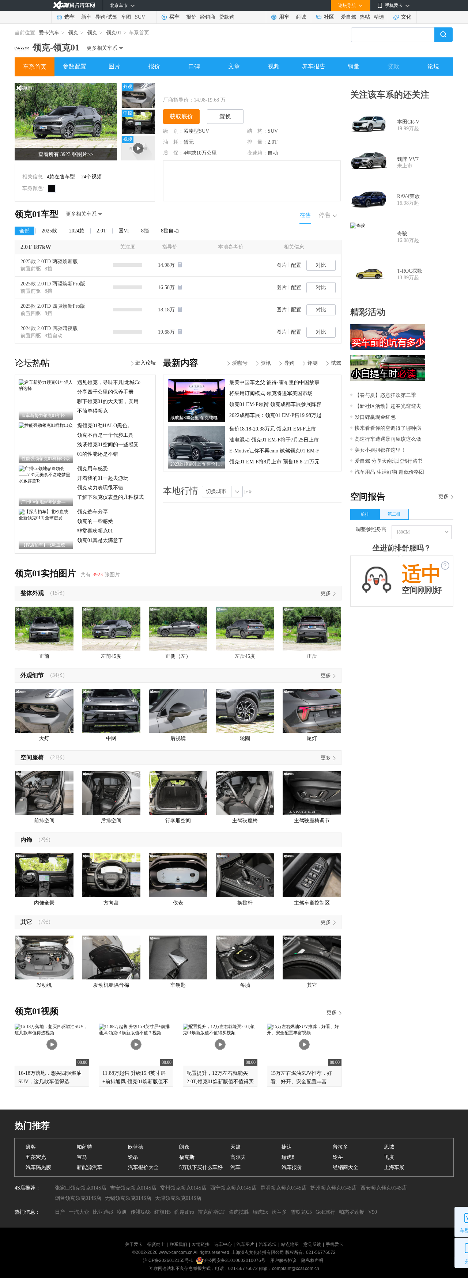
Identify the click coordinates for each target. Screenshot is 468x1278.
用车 (284, 17)
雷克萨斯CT (211, 1212)
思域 (389, 1147)
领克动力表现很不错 (100, 487)
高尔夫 (238, 1157)
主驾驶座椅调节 (312, 820)
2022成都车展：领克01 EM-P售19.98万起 (275, 415)
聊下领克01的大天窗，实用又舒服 (115, 401)
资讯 (266, 363)
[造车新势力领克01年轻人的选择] (46, 381)
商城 (301, 17)
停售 (325, 215)
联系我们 (178, 1244)
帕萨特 (84, 1147)
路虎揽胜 (239, 1212)
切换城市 (216, 491)
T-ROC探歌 (409, 271)
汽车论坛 (267, 1244)
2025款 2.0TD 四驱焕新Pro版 (52, 306)
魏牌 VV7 (408, 159)
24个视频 (91, 176)
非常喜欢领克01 (95, 531)
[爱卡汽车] (74, 5)
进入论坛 (145, 362)
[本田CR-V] (368, 125)
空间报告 (367, 496)
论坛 (433, 66)
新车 (86, 17)
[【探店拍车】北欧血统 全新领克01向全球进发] (46, 511)
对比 (321, 265)
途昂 (133, 1157)
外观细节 (32, 675)
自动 (273, 153)
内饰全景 (44, 903)
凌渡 (122, 1212)
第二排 (394, 514)
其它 (26, 922)
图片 (114, 66)
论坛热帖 (32, 363)
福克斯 (187, 1157)
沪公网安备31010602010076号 (235, 1260)
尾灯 (312, 738)
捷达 (287, 1147)
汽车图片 (245, 1244)
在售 (305, 215)
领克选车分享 (92, 512)
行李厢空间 (178, 820)
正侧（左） (178, 656)
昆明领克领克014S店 (283, 1188)
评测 (312, 363)
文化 (406, 17)
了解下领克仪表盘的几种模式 (110, 497)
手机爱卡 (334, 1244)
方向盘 (111, 903)
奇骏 (402, 233)
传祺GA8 (141, 1212)
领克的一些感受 (95, 521)
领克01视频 (36, 1011)
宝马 (82, 1157)
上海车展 (394, 1167)
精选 (379, 17)
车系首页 (34, 67)
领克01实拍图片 (45, 573)
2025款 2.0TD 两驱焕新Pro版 (52, 284)
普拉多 (340, 1147)
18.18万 (167, 309)
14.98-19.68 (206, 100)
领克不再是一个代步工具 (105, 435)
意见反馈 (312, 1244)
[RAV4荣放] (368, 200)
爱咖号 (240, 363)
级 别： (173, 131)
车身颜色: (33, 188)
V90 (372, 1212)
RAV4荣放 (408, 196)
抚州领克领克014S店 (333, 1188)
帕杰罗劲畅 (352, 1212)
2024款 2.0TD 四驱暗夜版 (49, 328)
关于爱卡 (134, 1244)
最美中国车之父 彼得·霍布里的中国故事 (274, 382)
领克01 (113, 32)
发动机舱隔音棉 (111, 985)
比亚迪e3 (103, 1212)
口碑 (194, 66)
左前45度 (111, 656)
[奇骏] (368, 237)
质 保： (173, 153)
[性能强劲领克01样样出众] (46, 425)
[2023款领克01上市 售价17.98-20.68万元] (196, 428)
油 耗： (173, 142)
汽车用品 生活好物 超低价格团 (389, 472)
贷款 (393, 66)
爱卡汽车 (49, 32)
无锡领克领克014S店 (128, 1198)
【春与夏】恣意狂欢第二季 (385, 395)
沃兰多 (279, 1212)
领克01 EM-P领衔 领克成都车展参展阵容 (275, 404)
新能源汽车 (89, 1167)
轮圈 (245, 738)
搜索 (443, 34)
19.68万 (167, 332)
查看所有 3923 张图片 (65, 154)
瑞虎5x (260, 1212)
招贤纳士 (156, 1244)
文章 (234, 66)
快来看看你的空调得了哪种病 (388, 428)
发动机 (44, 985)
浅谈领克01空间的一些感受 (108, 444)
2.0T (273, 142)
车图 (126, 17)
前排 (365, 514)
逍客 (31, 1147)
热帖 (365, 17)
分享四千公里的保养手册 (105, 392)
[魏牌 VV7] (368, 162)
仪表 (178, 903)
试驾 (112, 17)
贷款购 (226, 17)
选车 (69, 17)
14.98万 (167, 265)
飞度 (389, 1157)
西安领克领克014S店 (384, 1188)
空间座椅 (32, 757)
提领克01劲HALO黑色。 (104, 425)
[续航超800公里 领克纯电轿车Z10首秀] (196, 381)
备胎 (245, 985)
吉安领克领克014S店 (133, 1188)
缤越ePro (184, 1212)
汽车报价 (292, 1167)
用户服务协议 (284, 1260)
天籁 (235, 1147)
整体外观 (32, 593)
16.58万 (167, 287)
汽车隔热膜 (38, 1167)
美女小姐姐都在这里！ (380, 450)
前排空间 (44, 820)
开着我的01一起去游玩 (102, 478)
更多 (326, 593)
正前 (44, 656)
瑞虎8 (288, 1157)
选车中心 (223, 1244)
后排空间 (111, 820)
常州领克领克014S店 (183, 1188)
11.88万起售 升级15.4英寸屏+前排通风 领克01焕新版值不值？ (135, 1081)
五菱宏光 (36, 1157)
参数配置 (74, 66)
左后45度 (245, 656)
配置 (296, 265)
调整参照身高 (371, 529)
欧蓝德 (135, 1147)
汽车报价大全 (143, 1167)
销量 (353, 66)
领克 (73, 32)
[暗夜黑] (51, 188)
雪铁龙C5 (301, 1212)
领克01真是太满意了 (100, 540)
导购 (100, 17)
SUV (140, 17)
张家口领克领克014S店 (80, 1188)
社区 (329, 17)
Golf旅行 (325, 1212)
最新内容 (180, 363)
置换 (225, 116)
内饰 (26, 840)
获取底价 (181, 116)
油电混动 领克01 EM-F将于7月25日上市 (274, 440)
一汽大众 (79, 1212)
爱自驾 (348, 17)
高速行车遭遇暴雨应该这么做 (388, 439)
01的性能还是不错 (97, 454)
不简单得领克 (92, 411)
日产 (60, 1212)
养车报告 (313, 66)
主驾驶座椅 (245, 820)
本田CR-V (408, 122)
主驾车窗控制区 (312, 903)
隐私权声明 (312, 1260)
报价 (191, 17)
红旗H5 (162, 1212)
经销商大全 (345, 1167)
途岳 (338, 1157)
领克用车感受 (92, 468)
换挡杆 (245, 903)
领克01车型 (36, 214)
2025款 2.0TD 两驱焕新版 (49, 261)
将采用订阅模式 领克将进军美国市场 (271, 393)
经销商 (207, 17)
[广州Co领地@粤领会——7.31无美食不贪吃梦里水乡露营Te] (46, 468)
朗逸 (184, 1147)
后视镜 (178, 738)
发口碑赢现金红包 (375, 417)
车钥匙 (178, 985)
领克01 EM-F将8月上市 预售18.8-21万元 (274, 461)
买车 (174, 17)
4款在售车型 (61, 176)
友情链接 (201, 1244)
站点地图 (290, 1244)
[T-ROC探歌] (368, 274)
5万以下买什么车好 (201, 1167)
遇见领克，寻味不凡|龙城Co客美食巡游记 (124, 382)
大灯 (44, 738)
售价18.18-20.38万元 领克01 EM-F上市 (272, 429)
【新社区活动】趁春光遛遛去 (388, 406)
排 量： (257, 142)
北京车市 (119, 5)
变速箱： (257, 153)
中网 (111, 738)
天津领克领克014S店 (178, 1198)
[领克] (22, 45)
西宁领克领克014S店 (233, 1188)
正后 (312, 656)
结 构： (257, 131)
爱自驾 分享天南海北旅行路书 (389, 461)
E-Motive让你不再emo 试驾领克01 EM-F (274, 451)
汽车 (235, 1167)
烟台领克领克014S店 (78, 1198)
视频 (274, 66)
